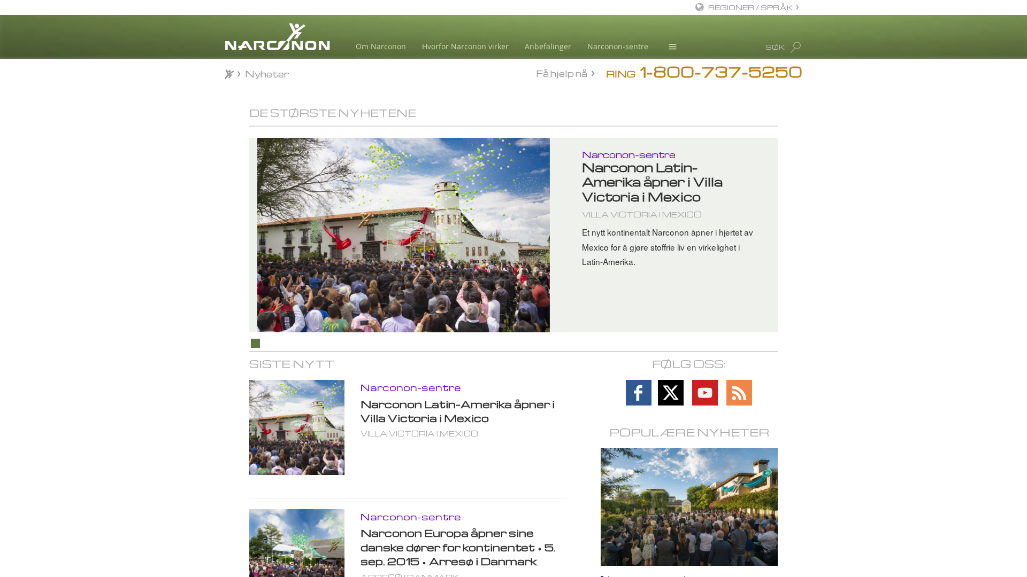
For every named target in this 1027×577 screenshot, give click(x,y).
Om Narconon (381, 46)
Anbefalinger (548, 46)
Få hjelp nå (561, 73)
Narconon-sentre (617, 46)
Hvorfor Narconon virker (465, 46)
